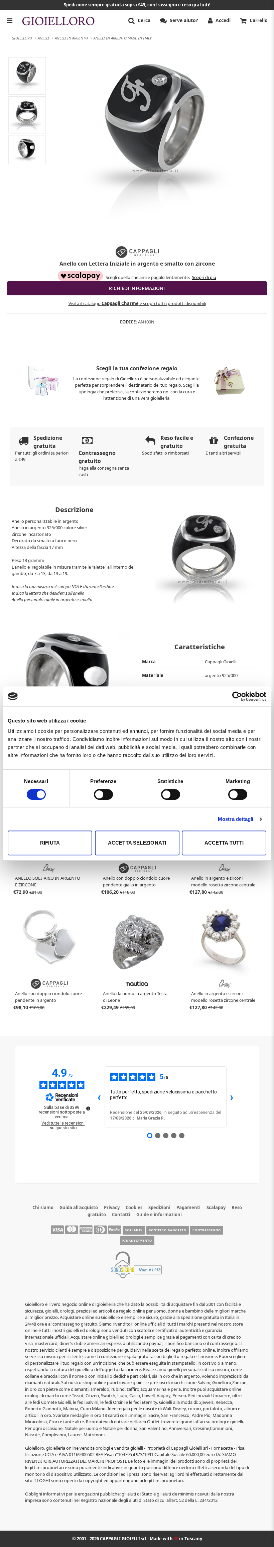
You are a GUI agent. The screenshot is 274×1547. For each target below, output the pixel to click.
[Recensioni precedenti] (99, 1097)
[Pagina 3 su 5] (165, 1135)
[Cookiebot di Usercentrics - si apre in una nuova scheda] (237, 696)
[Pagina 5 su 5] (181, 1135)
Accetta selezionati (137, 843)
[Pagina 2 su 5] (157, 1135)
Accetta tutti (224, 843)
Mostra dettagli (236, 819)
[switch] (103, 794)
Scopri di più (204, 277)
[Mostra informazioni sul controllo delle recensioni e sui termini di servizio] (88, 1108)
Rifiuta (50, 843)
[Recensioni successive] (232, 1097)
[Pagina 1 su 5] (149, 1135)
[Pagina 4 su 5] (173, 1135)
